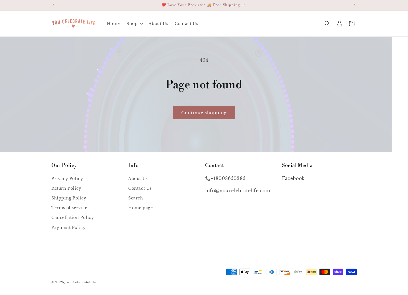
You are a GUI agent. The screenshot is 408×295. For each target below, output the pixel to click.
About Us (138, 178)
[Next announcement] (355, 5)
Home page (140, 207)
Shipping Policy (68, 198)
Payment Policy (68, 227)
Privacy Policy (67, 178)
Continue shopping (204, 112)
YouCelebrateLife (81, 282)
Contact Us (140, 188)
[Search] (327, 24)
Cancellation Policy (72, 217)
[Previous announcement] (53, 5)
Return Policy (66, 188)
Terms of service (69, 207)
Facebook (293, 178)
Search (135, 198)
